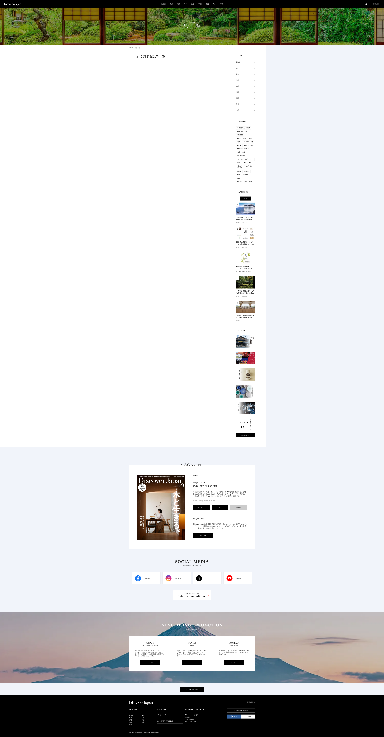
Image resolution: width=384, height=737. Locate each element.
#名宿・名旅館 (241, 152)
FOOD (237, 222)
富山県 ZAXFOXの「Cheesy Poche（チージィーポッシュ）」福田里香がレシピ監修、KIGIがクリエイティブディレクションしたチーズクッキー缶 (245, 292)
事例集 (187, 717)
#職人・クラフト (248, 145)
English (376, 4)
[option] (245, 199)
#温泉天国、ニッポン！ (243, 131)
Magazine (161, 710)
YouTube (238, 578)
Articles (133, 710)
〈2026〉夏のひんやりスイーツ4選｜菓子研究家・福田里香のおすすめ (245, 268)
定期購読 (239, 508)
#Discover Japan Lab (243, 148)
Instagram (177, 578)
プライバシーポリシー (192, 722)
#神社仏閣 (240, 135)
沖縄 (221, 4)
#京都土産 (245, 174)
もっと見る (201, 508)
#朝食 (238, 178)
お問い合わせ (189, 719)
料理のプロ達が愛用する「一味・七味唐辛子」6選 (245, 218)
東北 (171, 4)
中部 (185, 4)
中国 (200, 4)
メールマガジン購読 (192, 689)
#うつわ (239, 145)
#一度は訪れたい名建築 (243, 128)
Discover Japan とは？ (191, 715)
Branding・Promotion (195, 710)
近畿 (192, 4)
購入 (220, 508)
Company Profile (165, 721)
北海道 (163, 4)
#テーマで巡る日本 (248, 142)
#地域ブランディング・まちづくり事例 (245, 166)
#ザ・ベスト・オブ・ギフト (244, 181)
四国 (207, 4)
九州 (214, 4)
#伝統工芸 (247, 171)
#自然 (238, 174)
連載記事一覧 (245, 435)
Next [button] (253, 199)
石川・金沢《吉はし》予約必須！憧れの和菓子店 (245, 243)
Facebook (147, 578)
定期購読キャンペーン (241, 710)
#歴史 (238, 142)
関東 (178, 4)
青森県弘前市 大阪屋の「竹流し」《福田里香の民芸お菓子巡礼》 (245, 317)
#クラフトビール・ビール (244, 162)
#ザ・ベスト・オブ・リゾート (245, 159)
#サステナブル (241, 155)
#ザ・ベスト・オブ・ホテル (244, 138)
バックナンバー (162, 715)
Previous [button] (238, 199)
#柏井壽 (239, 171)
